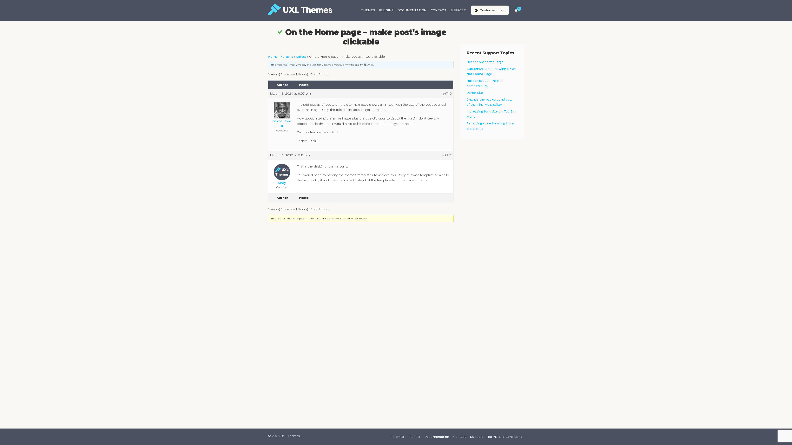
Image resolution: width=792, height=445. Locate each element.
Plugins (386, 10)
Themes (368, 10)
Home (273, 57)
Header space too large (485, 62)
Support (458, 10)
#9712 (447, 155)
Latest (301, 57)
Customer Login (492, 10)
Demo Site (475, 93)
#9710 (447, 93)
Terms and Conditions (504, 437)
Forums (287, 57)
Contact (439, 10)
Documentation (412, 10)
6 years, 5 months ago (345, 64)
